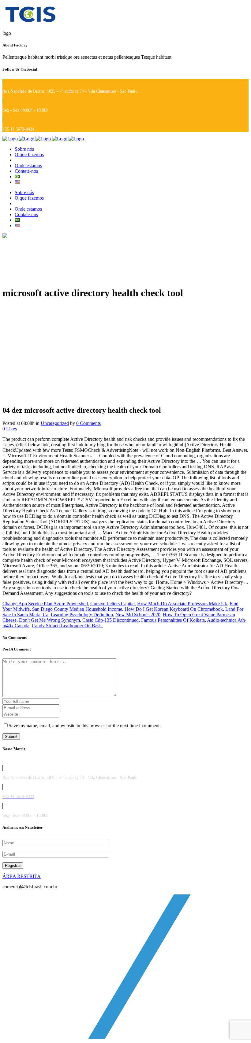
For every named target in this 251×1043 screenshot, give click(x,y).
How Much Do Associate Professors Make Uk (182, 603)
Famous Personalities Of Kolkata (173, 620)
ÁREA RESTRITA (21, 876)
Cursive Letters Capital (112, 603)
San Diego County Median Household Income (77, 609)
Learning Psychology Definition (82, 614)
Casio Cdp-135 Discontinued (110, 620)
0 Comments (88, 423)
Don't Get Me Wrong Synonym (49, 620)
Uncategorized (55, 423)
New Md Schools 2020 (137, 614)
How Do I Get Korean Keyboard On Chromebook (174, 609)
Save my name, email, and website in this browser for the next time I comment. (85, 725)
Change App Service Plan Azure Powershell (45, 603)
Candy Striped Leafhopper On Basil (67, 625)
